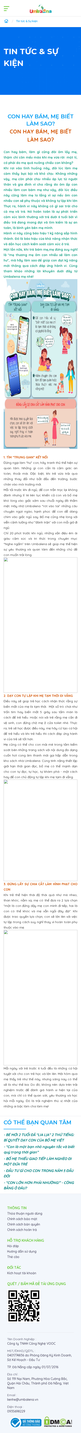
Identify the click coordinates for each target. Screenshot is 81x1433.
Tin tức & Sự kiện (27, 21)
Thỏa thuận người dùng (24, 1213)
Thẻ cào (13, 1257)
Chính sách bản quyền (23, 1224)
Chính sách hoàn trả (22, 1230)
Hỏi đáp (13, 1246)
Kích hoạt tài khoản (21, 1273)
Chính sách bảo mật (22, 1219)
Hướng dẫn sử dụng (21, 1251)
